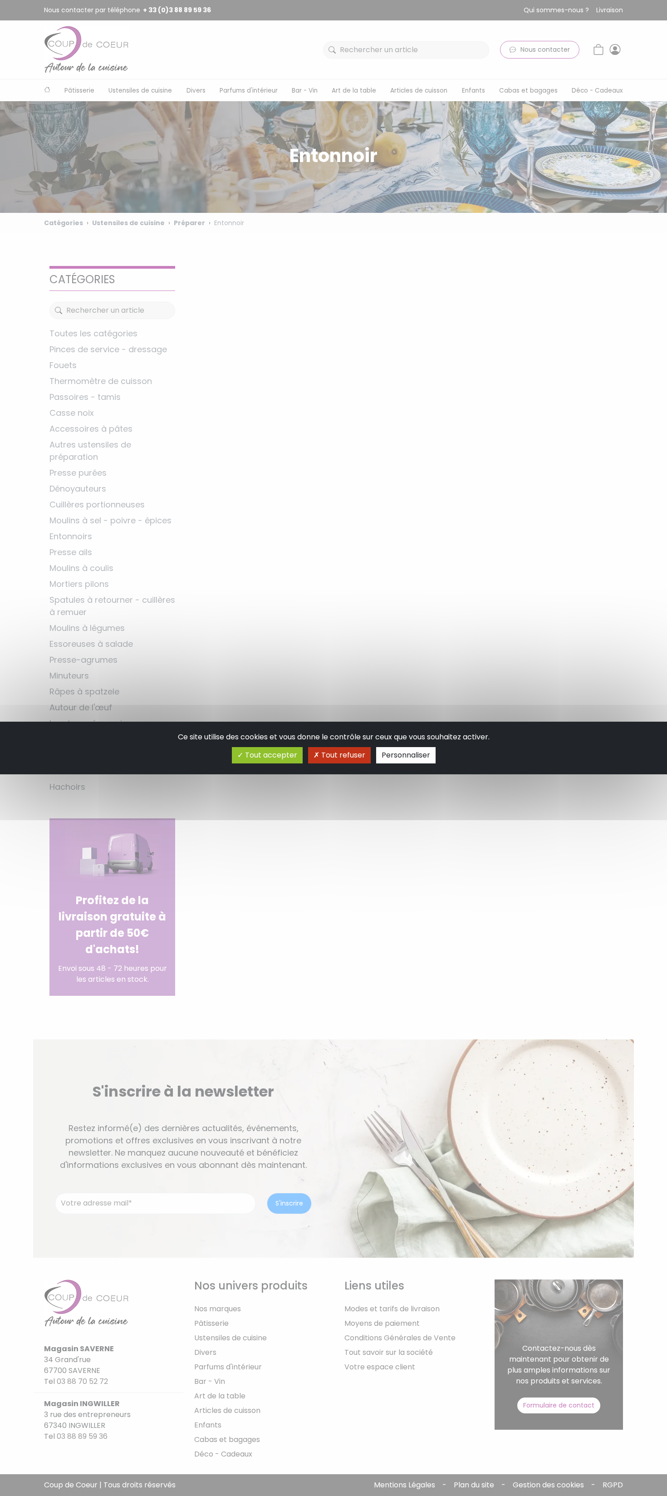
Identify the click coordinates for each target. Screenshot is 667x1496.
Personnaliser (406, 755)
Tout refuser (342, 755)
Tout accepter (270, 755)
